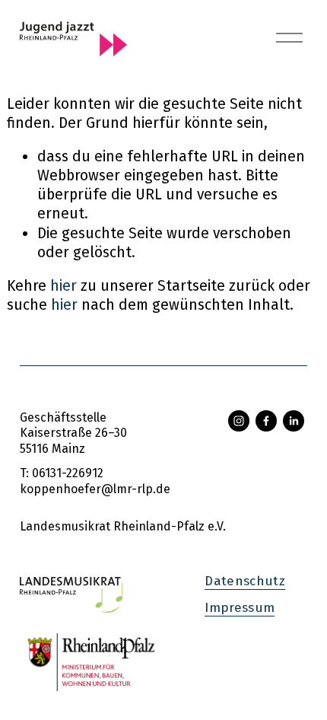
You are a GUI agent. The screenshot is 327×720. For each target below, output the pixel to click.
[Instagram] (238, 421)
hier (63, 286)
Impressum (240, 608)
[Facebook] (266, 421)
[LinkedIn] (293, 421)
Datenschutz (245, 581)
